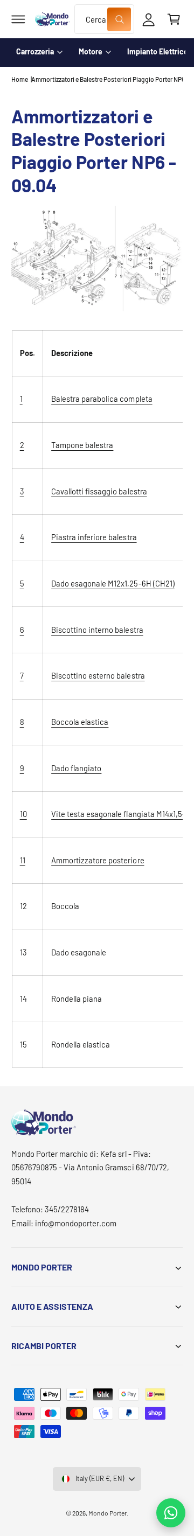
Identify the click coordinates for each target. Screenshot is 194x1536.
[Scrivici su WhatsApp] (170, 1512)
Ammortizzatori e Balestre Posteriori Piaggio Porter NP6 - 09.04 (107, 79)
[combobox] (104, 19)
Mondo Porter (107, 1513)
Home (19, 79)
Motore (90, 51)
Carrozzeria (35, 51)
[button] (18, 19)
